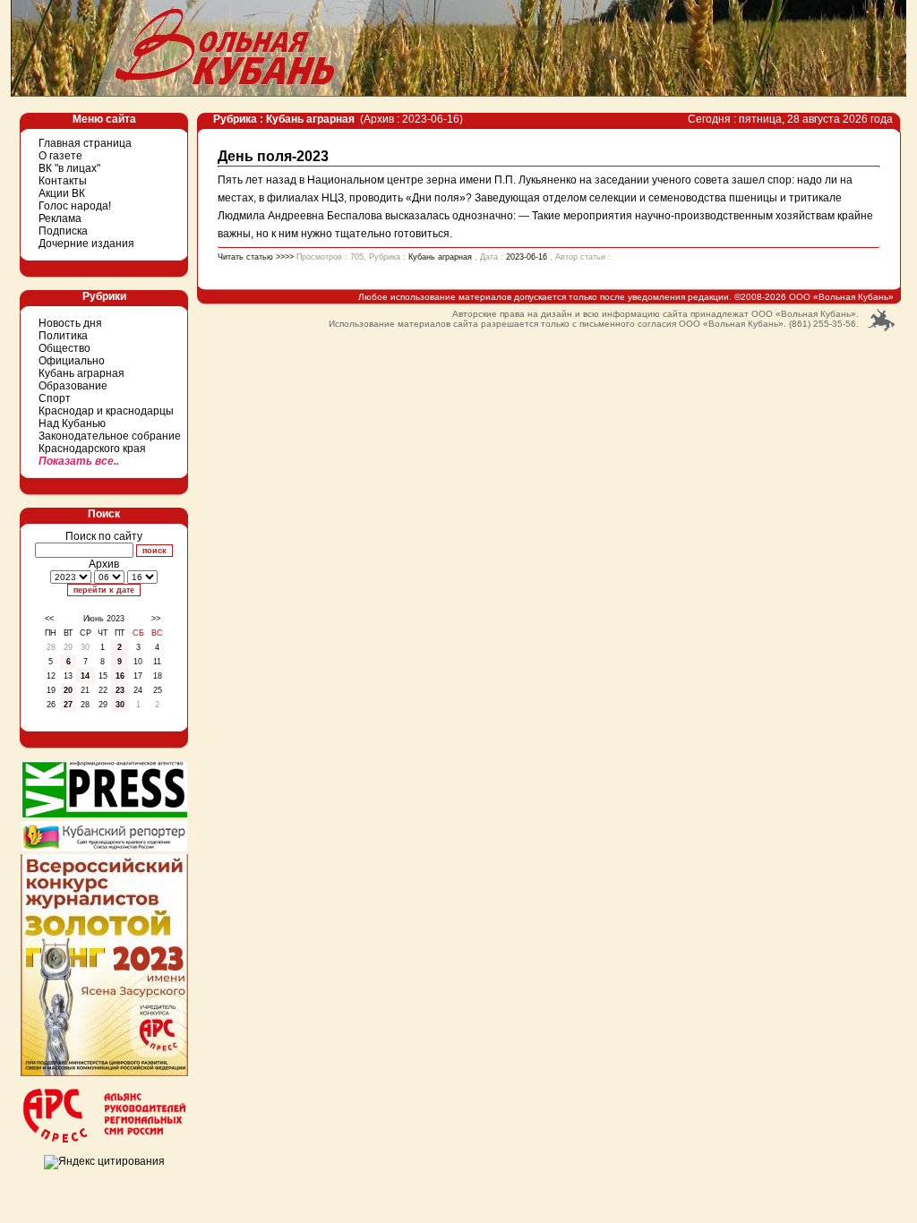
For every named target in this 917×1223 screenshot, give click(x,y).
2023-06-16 (526, 256)
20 (68, 690)
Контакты (63, 181)
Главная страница (85, 143)
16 (120, 675)
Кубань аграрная (81, 373)
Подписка (63, 231)
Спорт (55, 398)
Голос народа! (75, 206)
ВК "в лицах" (69, 168)
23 (120, 690)
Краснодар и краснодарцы (106, 411)
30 (120, 704)
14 (85, 675)
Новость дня (70, 323)
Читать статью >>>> (256, 256)
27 (68, 704)
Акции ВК (62, 193)
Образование (73, 386)
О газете (60, 156)
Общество (64, 348)
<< (49, 618)
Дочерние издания (86, 243)
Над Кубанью (72, 423)
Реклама (60, 218)
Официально (72, 361)
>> (155, 618)
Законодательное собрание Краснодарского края (110, 442)
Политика (63, 335)
